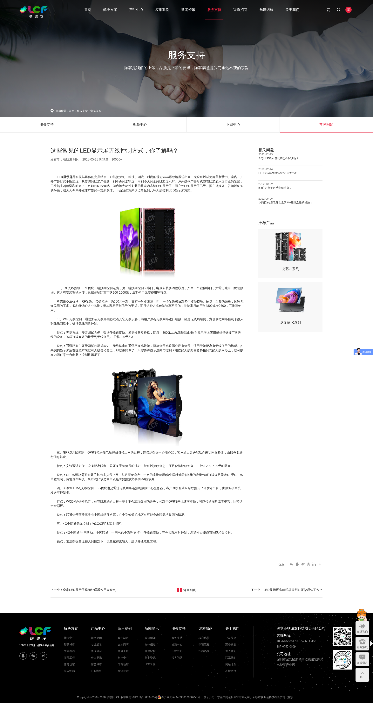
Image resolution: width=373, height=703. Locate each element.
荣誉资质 (230, 644)
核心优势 (204, 637)
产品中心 (136, 10)
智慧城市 (69, 644)
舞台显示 (96, 637)
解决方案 (110, 10)
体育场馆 (69, 664)
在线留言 (362, 662)
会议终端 (69, 670)
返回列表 (189, 590)
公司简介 (230, 637)
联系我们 (230, 657)
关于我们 (292, 10)
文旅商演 (69, 651)
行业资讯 (150, 657)
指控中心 (69, 637)
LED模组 (96, 670)
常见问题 (95, 110)
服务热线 (362, 647)
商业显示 (96, 651)
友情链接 (230, 670)
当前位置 (62, 110)
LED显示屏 (64, 177)
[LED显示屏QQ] (23, 656)
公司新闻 (150, 637)
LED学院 (150, 664)
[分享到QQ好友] (297, 564)
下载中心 (177, 651)
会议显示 (96, 657)
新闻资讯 (188, 10)
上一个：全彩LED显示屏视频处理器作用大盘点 (83, 590)
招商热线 (204, 651)
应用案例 (162, 10)
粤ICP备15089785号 (144, 697)
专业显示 (96, 644)
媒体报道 (150, 644)
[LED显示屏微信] (33, 656)
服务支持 (214, 10)
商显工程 (69, 657)
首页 (87, 10)
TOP (362, 676)
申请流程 (204, 644)
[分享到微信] (291, 564)
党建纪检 (266, 10)
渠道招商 (240, 10)
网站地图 (230, 664)
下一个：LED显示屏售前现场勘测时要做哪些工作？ (286, 590)
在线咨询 (362, 631)
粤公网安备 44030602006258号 (180, 697)
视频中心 (177, 644)
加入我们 (230, 651)
